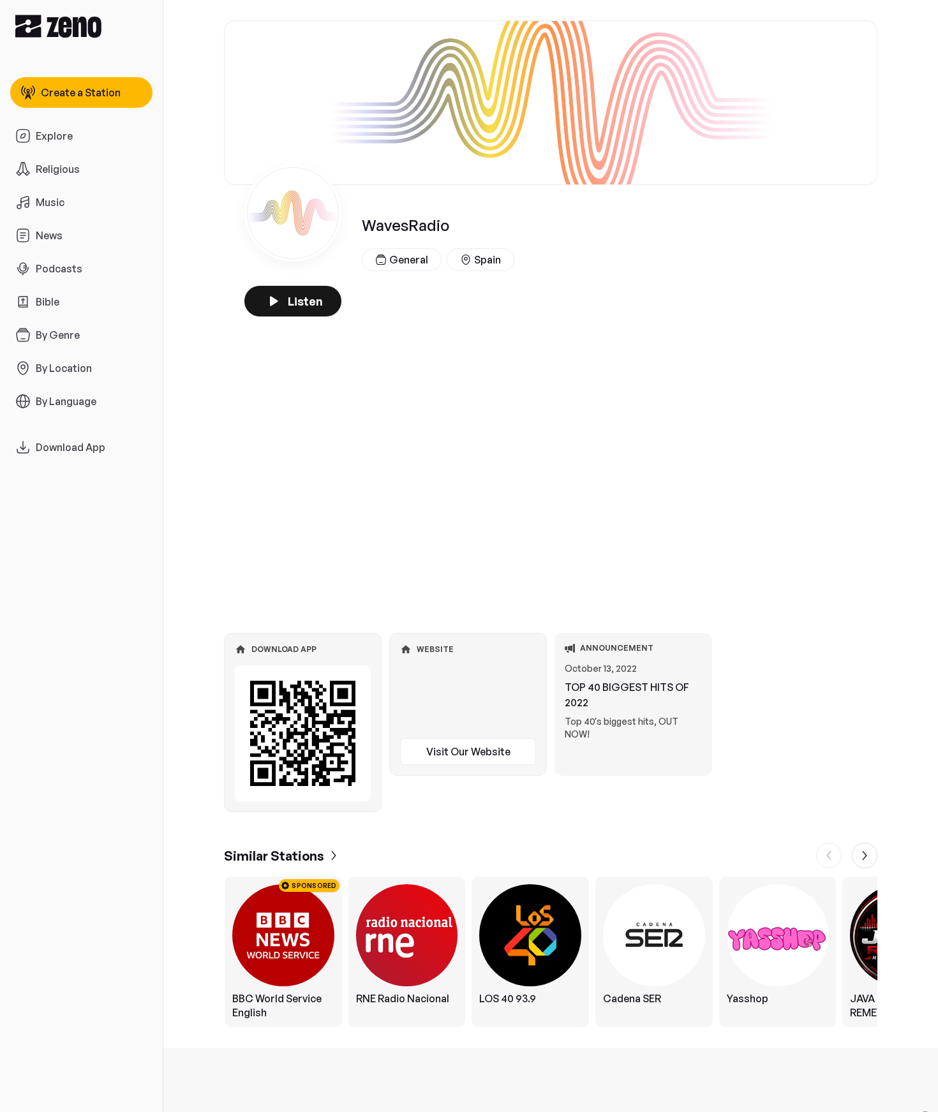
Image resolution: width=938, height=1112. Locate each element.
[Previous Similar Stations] (829, 855)
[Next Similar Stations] (864, 855)
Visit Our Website (468, 751)
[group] (550, 952)
